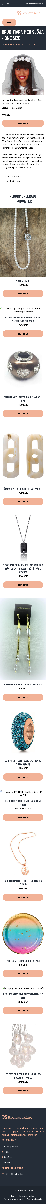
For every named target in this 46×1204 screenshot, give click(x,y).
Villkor (32, 1196)
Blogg (14, 1196)
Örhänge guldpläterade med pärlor (23, 684)
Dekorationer (20, 100)
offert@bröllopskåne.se (34, 4)
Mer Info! (23, 123)
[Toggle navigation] (5, 13)
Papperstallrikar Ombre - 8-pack (23, 960)
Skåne (7, 4)
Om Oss (8, 1157)
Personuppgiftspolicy (14, 1199)
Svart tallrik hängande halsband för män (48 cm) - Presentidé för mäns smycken (23, 568)
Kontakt (23, 1196)
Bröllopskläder (35, 100)
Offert (9, 22)
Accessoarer (8, 103)
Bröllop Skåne (11, 1146)
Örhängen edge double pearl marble (23, 488)
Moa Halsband (23, 280)
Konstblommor (22, 103)
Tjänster (8, 1151)
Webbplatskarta (34, 1199)
